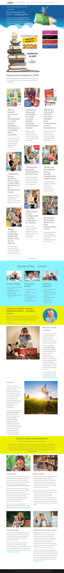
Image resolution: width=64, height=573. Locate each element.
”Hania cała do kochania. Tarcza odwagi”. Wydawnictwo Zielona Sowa (50, 173)
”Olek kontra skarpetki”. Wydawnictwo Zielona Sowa (32, 170)
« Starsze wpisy (32, 258)
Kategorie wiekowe (10, 2)
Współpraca (41, 2)
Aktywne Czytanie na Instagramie (48, 32)
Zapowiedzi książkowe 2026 (22, 75)
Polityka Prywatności (45, 571)
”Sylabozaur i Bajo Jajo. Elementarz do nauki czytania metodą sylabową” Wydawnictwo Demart (32, 119)
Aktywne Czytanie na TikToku (48, 37)
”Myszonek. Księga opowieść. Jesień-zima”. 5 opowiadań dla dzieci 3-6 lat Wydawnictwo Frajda (14, 183)
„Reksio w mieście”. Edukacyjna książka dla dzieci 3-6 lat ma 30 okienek (13, 236)
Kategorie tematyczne (21, 2)
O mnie (36, 2)
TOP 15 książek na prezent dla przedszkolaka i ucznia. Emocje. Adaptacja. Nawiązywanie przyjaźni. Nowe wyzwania (14, 122)
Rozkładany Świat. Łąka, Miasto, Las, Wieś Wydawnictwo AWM (50, 223)
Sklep (28, 2)
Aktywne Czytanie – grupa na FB (50, 46)
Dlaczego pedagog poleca (50, 2)
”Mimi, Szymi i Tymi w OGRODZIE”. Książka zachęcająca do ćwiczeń (32, 217)
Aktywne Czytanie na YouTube (48, 41)
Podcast (32, 2)
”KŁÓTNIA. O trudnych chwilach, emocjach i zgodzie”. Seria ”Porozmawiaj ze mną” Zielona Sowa (50, 119)
